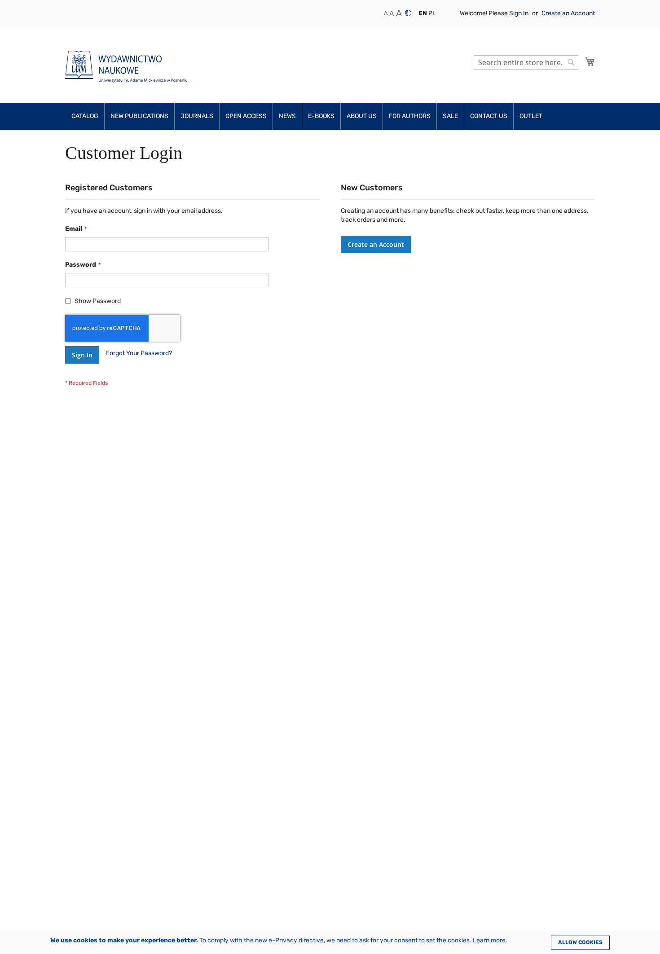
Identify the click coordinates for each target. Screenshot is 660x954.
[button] (422, 13)
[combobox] (526, 62)
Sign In (519, 13)
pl (432, 13)
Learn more (489, 940)
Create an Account (568, 13)
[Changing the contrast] (408, 13)
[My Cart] (590, 61)
